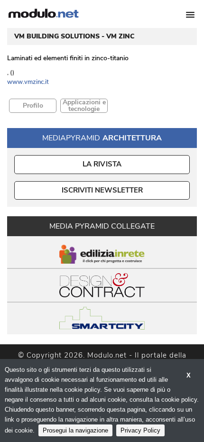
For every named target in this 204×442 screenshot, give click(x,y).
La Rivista (102, 164)
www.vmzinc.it (28, 82)
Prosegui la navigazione (75, 430)
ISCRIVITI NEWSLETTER (102, 190)
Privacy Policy (140, 430)
